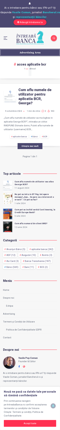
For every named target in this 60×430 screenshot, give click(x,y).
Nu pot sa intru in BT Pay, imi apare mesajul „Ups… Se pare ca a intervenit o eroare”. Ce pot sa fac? (34, 197)
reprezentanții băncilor (31, 16)
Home (6, 290)
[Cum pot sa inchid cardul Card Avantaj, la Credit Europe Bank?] (7, 213)
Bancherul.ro (51, 12)
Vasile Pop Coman (28, 358)
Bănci (35, 137)
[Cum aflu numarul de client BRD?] (7, 226)
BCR (45, 137)
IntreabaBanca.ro (16, 404)
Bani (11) (29, 267)
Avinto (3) (47, 255)
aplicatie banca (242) (42, 249)
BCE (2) (44, 267)
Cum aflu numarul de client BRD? (31, 223)
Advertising (9, 314)
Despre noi (8, 298)
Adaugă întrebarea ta (31, 22)
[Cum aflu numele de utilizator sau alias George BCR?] (7, 185)
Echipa (9, 306)
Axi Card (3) (12, 261)
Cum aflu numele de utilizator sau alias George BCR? (34, 183)
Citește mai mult (30, 146)
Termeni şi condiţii (22, 412)
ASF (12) (11, 255)
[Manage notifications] (53, 405)
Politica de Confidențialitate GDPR (24, 329)
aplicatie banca (20, 137)
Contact (7, 337)
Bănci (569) (12, 267)
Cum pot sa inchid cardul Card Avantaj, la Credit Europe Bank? (35, 211)
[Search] (54, 38)
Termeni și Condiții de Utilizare (19, 321)
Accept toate (30, 423)
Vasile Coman (21, 12)
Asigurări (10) (29, 255)
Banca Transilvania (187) (38, 261)
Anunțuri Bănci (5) (15, 249)
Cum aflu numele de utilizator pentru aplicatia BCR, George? (34, 96)
